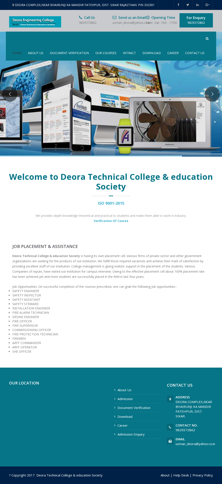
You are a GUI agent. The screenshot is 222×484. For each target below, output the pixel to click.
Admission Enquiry (131, 434)
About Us (35, 53)
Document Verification (69, 53)
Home (16, 53)
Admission (125, 399)
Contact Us (194, 53)
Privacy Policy (203, 475)
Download (151, 53)
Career (173, 53)
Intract (129, 53)
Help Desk (181, 475)
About (165, 475)
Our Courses (105, 53)
